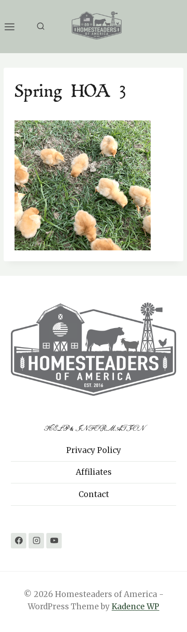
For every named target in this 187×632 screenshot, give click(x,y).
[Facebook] (18, 540)
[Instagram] (36, 540)
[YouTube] (54, 540)
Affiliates (94, 472)
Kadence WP (135, 607)
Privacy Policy (93, 450)
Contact (94, 494)
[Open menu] (14, 26)
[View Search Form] (41, 27)
